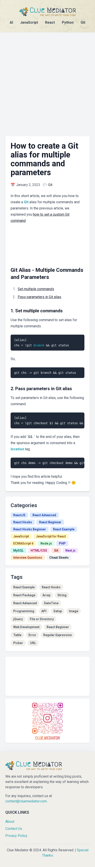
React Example (63, 529)
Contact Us (13, 829)
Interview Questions (27, 557)
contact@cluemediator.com (26, 801)
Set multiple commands (36, 289)
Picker (18, 643)
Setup (57, 611)
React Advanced (44, 515)
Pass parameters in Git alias (39, 297)
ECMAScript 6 (23, 543)
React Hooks (22, 522)
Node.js (46, 543)
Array (46, 595)
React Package (24, 595)
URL (33, 643)
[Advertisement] (47, 79)
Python (68, 22)
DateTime (51, 603)
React (50, 22)
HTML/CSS (39, 550)
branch (39, 345)
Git (83, 22)
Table (17, 635)
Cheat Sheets (59, 557)
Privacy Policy (16, 836)
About (9, 821)
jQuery (18, 619)
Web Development (26, 627)
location (17, 449)
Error (32, 635)
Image (73, 611)
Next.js (70, 550)
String (61, 595)
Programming (23, 611)
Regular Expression (57, 635)
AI (11, 22)
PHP (62, 543)
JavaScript (29, 22)
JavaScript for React (51, 536)
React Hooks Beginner (29, 529)
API (43, 611)
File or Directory (42, 619)
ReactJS (19, 515)
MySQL (18, 550)
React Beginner (50, 522)
